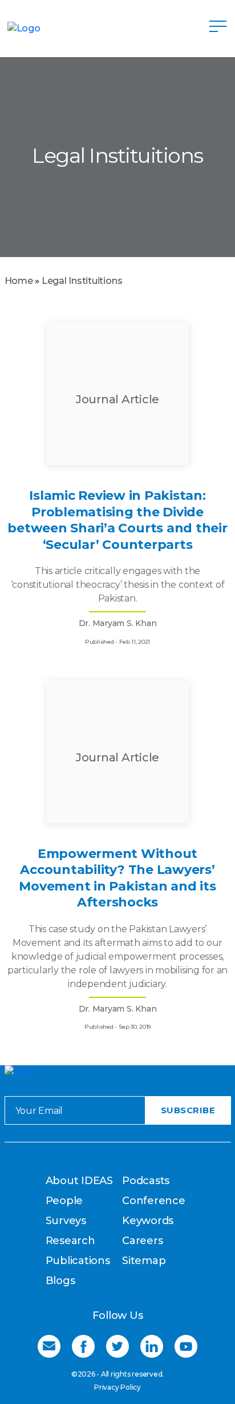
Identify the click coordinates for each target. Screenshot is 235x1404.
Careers (142, 1240)
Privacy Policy (117, 1387)
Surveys (66, 1220)
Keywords (147, 1220)
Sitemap (143, 1260)
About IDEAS (79, 1180)
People (64, 1200)
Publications (78, 1260)
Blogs (60, 1280)
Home (19, 280)
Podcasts (145, 1180)
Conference (153, 1200)
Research (70, 1240)
